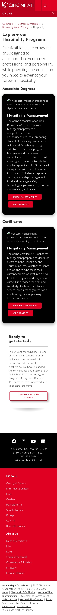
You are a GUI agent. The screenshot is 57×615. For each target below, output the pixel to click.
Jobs (8, 546)
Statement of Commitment (34, 595)
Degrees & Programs (29, 23)
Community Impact (16, 556)
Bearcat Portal (14, 504)
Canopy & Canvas (16, 483)
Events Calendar (15, 572)
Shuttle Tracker (14, 509)
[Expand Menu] (53, 14)
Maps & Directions (16, 540)
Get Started (20, 204)
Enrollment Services (17, 488)
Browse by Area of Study (15, 27)
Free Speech (22, 602)
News (9, 551)
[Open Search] (45, 5)
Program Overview (25, 196)
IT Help (10, 515)
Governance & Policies (19, 562)
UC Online (7, 23)
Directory (11, 567)
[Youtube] (33, 441)
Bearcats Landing (15, 526)
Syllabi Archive (9, 599)
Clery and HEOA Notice (23, 592)
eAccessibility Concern (31, 599)
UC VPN (10, 520)
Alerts (5, 592)
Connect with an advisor (29, 396)
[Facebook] (14, 441)
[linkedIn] (43, 441)
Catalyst (10, 499)
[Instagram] (23, 441)
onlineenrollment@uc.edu (28, 460)
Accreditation (24, 606)
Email (9, 493)
